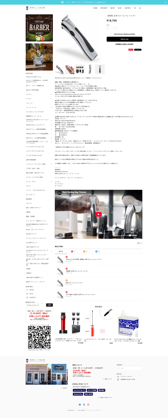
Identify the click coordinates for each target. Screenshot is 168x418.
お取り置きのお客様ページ (34, 277)
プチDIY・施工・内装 (32, 168)
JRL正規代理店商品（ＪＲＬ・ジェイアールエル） (37, 142)
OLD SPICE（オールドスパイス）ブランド (37, 251)
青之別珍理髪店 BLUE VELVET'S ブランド (37, 225)
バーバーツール (31, 107)
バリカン (29, 94)
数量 (108, 25)
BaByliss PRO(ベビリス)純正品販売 (37, 133)
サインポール (30, 194)
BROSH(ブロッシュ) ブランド (35, 125)
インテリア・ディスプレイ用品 (36, 164)
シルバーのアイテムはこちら (35, 151)
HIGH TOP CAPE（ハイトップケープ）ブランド (36, 255)
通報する (139, 243)
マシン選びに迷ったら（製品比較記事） (37, 264)
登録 (49, 305)
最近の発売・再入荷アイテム (35, 173)
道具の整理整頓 (31, 160)
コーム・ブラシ (31, 181)
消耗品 (28, 212)
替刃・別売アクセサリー (33, 208)
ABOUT (112, 8)
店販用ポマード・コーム (34, 116)
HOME (95, 8)
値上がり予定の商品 (32, 90)
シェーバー (29, 103)
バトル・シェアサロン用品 (34, 177)
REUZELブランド (31, 234)
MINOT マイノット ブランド (35, 282)
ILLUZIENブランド (31, 242)
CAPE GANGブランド (32, 247)
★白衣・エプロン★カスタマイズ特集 (37, 260)
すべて (61, 251)
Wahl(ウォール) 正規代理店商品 (36, 138)
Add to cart (124, 39)
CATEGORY (104, 8)
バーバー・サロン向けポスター (36, 190)
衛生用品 (29, 199)
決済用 (28, 269)
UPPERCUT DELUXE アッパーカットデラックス (37, 120)
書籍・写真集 (30, 216)
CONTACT (128, 8)
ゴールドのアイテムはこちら (35, 146)
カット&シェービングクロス (35, 112)
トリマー (29, 99)
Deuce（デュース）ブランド (35, 229)
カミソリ (29, 203)
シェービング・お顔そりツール (36, 221)
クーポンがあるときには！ (34, 155)
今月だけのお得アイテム (33, 77)
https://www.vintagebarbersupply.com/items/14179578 (73, 94)
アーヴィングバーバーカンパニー (36, 238)
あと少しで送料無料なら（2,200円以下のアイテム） (37, 81)
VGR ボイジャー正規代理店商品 (36, 129)
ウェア (28, 186)
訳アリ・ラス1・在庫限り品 (35, 85)
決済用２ (29, 273)
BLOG (120, 8)
